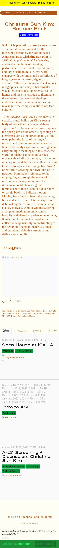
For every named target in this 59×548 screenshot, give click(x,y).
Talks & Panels (24, 351)
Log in (5, 537)
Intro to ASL (16, 406)
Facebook (27, 517)
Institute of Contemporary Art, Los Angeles (31, 3)
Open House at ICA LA (27, 344)
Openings (8, 351)
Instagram (46, 517)
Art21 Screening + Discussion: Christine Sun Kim (26, 456)
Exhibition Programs (13, 467)
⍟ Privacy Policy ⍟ (29, 523)
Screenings (33, 467)
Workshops (9, 413)
